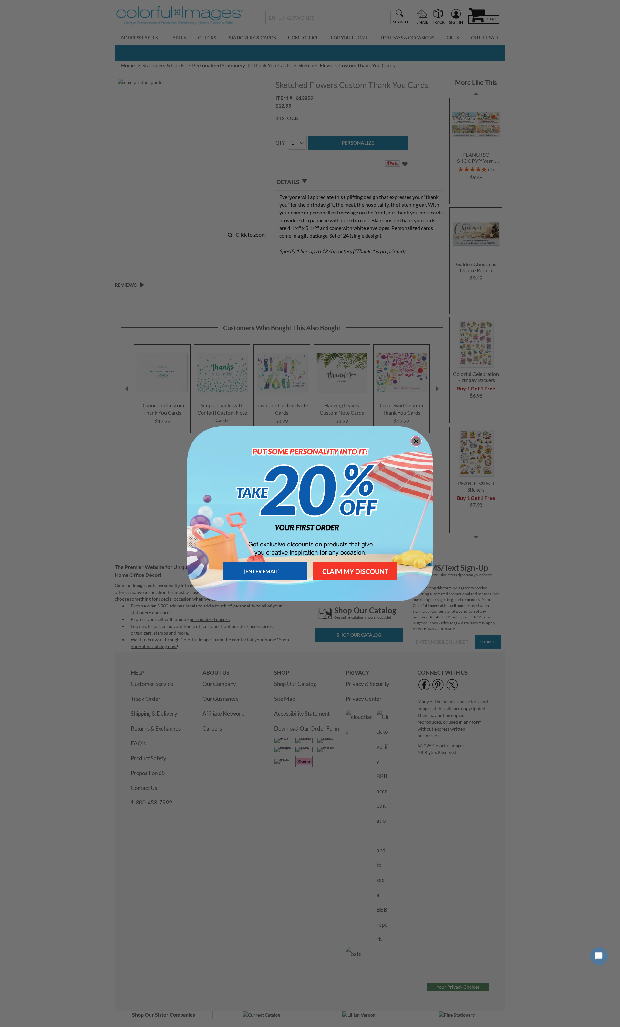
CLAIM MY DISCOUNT (355, 571)
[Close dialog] (416, 441)
